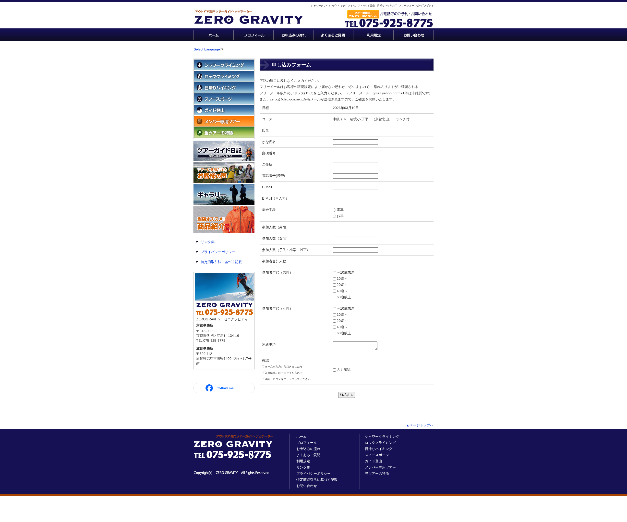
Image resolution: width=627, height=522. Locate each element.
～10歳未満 (345, 272)
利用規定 (303, 461)
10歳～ (342, 278)
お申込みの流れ (308, 449)
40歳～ (342, 291)
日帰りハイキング (378, 449)
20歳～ (342, 285)
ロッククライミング (380, 443)
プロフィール (306, 443)
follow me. (226, 388)
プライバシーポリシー (218, 252)
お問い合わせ (306, 486)
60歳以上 (344, 297)
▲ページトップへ (420, 425)
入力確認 (343, 370)
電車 (340, 210)
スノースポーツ (377, 455)
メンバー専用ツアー (380, 467)
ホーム (301, 436)
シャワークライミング (382, 436)
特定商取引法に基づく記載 (221, 262)
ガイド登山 (373, 461)
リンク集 (208, 242)
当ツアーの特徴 (377, 473)
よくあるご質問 (308, 455)
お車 (340, 216)
